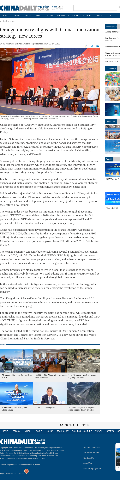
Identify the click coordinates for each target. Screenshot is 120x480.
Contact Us (88, 458)
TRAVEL (98, 16)
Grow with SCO (112, 208)
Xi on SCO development (45, 407)
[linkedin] (92, 47)
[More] (86, 48)
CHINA (50, 16)
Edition (58, 7)
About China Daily (91, 447)
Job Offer (87, 463)
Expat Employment (92, 468)
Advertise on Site (91, 452)
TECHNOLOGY (63, 16)
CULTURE (87, 16)
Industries (9, 21)
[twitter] (97, 47)
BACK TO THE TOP (74, 425)
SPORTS (110, 16)
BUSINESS (76, 16)
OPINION (16, 16)
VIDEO (27, 16)
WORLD (39, 16)
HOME (5, 16)
